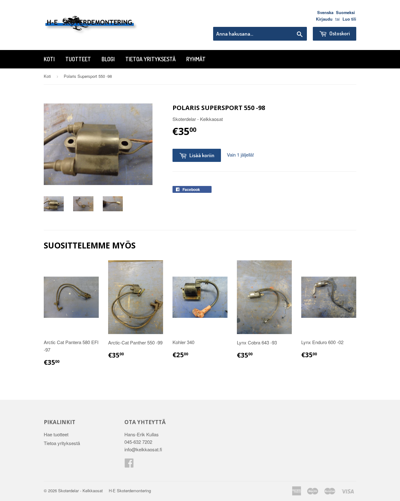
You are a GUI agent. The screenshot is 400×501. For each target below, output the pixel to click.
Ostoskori (339, 33)
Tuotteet (78, 59)
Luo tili (349, 19)
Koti (49, 59)
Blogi (108, 59)
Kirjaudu (324, 19)
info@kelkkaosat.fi (143, 449)
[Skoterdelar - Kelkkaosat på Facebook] (129, 464)
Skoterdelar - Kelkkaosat (80, 490)
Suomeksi (345, 12)
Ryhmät (196, 59)
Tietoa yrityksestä (150, 59)
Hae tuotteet (56, 434)
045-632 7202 (138, 441)
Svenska (325, 12)
